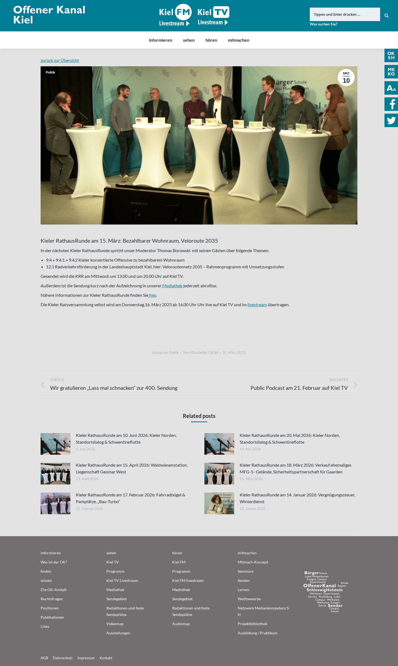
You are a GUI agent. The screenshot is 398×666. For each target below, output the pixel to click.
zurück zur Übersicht (60, 60)
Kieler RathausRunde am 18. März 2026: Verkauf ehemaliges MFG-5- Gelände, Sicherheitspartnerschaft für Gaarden (295, 468)
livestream (257, 304)
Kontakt (106, 658)
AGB (44, 658)
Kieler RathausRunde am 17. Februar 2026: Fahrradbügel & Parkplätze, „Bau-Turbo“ (130, 498)
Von (200, 352)
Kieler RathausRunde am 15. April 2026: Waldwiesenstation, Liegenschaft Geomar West (132, 468)
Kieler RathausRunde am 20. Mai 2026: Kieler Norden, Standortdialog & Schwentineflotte (290, 438)
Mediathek (171, 285)
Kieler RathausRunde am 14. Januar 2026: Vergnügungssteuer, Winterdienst (297, 498)
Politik (50, 72)
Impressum (86, 658)
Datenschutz (63, 658)
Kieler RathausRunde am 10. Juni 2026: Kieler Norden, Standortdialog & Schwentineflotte (126, 438)
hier (152, 295)
